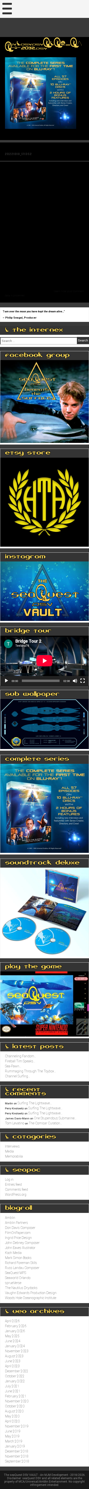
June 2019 (12, 1431)
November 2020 (16, 1401)
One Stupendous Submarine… (55, 1118)
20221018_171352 (18, 154)
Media (9, 1151)
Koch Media (13, 1253)
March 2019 (13, 1441)
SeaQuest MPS (15, 1273)
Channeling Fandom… (20, 1056)
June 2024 (12, 1341)
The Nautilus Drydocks (21, 1288)
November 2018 (16, 1456)
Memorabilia (14, 1156)
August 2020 (14, 1411)
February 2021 (15, 1396)
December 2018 (16, 1451)
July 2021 (12, 1386)
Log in (9, 1179)
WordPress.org (15, 1194)
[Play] (6, 680)
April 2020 (12, 1421)
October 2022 (14, 1376)
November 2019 (16, 1426)
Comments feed (16, 1189)
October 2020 (14, 1406)
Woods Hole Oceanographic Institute (30, 1298)
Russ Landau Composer (22, 1268)
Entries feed (13, 1184)
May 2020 (12, 1416)
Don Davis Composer (20, 1228)
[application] (44, 661)
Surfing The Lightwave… (35, 1103)
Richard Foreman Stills (21, 1263)
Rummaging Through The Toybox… (30, 1071)
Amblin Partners (16, 1223)
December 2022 (16, 1371)
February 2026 (15, 1326)
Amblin (10, 1218)
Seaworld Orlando (17, 1278)
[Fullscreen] (82, 680)
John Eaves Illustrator (20, 1248)
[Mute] (75, 680)
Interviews (12, 1146)
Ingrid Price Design (18, 1238)
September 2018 (17, 1461)
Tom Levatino (14, 1123)
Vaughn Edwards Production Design (30, 1293)
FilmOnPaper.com (18, 1233)
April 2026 (12, 1321)
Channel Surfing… (17, 1076)
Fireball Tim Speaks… (20, 1061)
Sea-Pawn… (13, 1066)
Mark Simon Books (18, 1258)
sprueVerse (13, 1283)
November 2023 (16, 1351)
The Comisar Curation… (45, 1123)
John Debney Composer (22, 1243)
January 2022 (15, 1381)
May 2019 (12, 1436)
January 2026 (15, 1331)
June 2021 (12, 1391)
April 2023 (12, 1366)
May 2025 (12, 1336)
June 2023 (12, 1361)
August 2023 (14, 1356)
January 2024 (15, 1346)
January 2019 (15, 1446)
